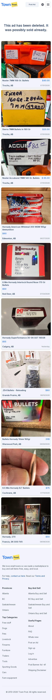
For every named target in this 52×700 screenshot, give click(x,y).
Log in (31, 653)
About (31, 626)
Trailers (5, 656)
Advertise (32, 659)
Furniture (6, 650)
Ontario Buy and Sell (37, 613)
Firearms (6, 645)
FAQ (30, 631)
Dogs (4, 628)
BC (3, 599)
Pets (4, 634)
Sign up (31, 648)
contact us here (18, 576)
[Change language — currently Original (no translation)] (42, 4)
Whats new (33, 637)
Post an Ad (33, 642)
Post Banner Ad (35, 664)
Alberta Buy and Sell (37, 593)
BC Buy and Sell (35, 599)
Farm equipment (9, 678)
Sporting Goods (9, 667)
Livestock (6, 639)
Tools (4, 661)
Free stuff (6, 623)
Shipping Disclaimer (37, 670)
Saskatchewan (9, 604)
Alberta (5, 593)
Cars (4, 672)
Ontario (5, 610)
